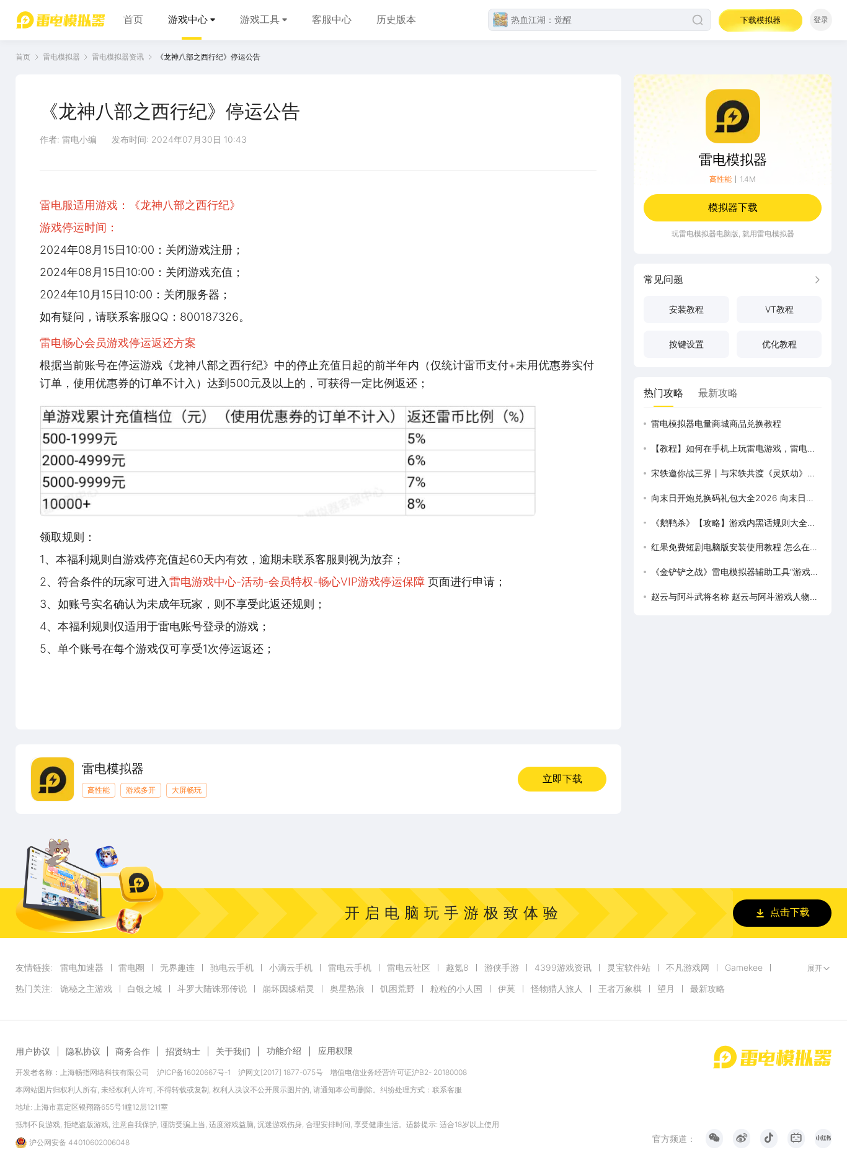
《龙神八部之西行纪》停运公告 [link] (208, 56)
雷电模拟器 (61, 56)
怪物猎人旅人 (557, 989)
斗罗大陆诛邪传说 (212, 989)
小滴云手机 (291, 968)
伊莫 (506, 989)
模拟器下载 (733, 207)
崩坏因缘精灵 (288, 989)
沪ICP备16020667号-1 (194, 1072)
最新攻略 (707, 989)
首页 (133, 19)
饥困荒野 (397, 989)
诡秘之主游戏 (86, 989)
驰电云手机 (232, 968)
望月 (666, 989)
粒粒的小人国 (456, 989)
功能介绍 (284, 1050)
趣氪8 (457, 968)
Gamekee (744, 968)
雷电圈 (131, 968)
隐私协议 (83, 1051)
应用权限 (335, 1050)
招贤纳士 (183, 1051)
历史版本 (396, 19)
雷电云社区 (408, 968)
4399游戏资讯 (563, 968)
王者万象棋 (620, 989)
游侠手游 (501, 968)
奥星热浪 (347, 989)
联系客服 (447, 1089)
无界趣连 (177, 968)
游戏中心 (188, 19)
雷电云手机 (349, 968)
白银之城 (144, 989)
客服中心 (332, 19)
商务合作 (132, 1051)
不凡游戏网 (687, 968)
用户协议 (33, 1051)
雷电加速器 (82, 968)
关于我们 (233, 1051)
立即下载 (562, 779)
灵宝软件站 (628, 968)
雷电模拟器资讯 (118, 56)
